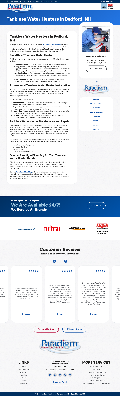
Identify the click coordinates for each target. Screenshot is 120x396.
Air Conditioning (96, 103)
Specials (96, 120)
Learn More (99, 68)
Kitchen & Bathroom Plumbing (96, 372)
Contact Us (96, 205)
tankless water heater (52, 45)
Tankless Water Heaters (96, 381)
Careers (96, 129)
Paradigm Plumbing (24, 172)
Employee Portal (60, 382)
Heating (96, 99)
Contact (96, 125)
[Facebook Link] (50, 375)
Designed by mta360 (76, 394)
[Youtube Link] (70, 375)
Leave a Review (75, 329)
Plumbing (96, 108)
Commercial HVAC (96, 112)
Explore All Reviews (46, 329)
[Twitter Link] (60, 375)
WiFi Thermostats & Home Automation (96, 383)
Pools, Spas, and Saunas (96, 375)
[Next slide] (65, 261)
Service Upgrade (96, 378)
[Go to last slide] (54, 261)
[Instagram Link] (55, 375)
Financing (96, 116)
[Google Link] (65, 375)
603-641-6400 (107, 1)
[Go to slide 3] (97, 81)
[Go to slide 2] (96, 81)
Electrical (96, 369)
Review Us (23, 383)
